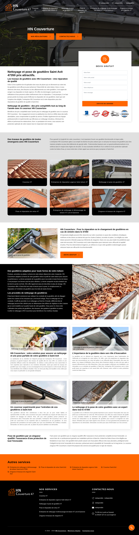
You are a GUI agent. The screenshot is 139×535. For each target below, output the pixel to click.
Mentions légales (74, 530)
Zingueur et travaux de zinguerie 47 (126, 9)
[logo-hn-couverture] (21, 492)
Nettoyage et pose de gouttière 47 (68, 9)
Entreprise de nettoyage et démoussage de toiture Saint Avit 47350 (23, 468)
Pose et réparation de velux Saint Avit (53, 467)
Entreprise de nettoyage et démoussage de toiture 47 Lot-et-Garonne (103, 9)
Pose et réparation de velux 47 (82, 10)
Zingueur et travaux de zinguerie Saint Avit (22, 473)
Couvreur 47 (35, 9)
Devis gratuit (70, 255)
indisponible (119, 3)
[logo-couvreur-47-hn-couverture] (18, 7)
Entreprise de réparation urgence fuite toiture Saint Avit (84, 468)
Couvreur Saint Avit (109, 467)
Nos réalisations (39, 36)
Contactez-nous (67, 36)
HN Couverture (60, 530)
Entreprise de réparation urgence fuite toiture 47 (50, 9)
